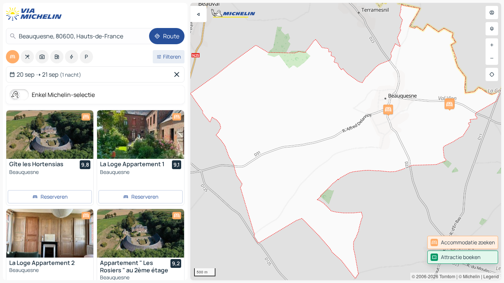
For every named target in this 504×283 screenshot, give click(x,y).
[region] (345, 141)
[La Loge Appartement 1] (140, 134)
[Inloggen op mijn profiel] (492, 12)
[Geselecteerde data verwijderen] (178, 74)
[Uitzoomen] (492, 58)
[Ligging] (492, 74)
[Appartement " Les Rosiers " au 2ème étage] (140, 233)
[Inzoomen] (492, 45)
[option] (12, 56)
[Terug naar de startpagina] (35, 14)
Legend (491, 276)
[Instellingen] (492, 28)
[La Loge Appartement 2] (49, 233)
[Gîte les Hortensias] (49, 134)
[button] (388, 109)
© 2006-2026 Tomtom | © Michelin (446, 276)
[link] (462, 242)
